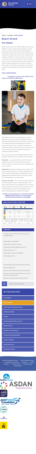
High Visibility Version (27, 360)
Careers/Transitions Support (12, 321)
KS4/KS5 (5, 316)
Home (4, 35)
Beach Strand (18, 35)
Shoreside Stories (9, 349)
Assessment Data (8, 344)
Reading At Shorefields (10, 330)
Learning (10, 35)
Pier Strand (7, 297)
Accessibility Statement (12, 362)
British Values (7, 325)
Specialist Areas (8, 339)
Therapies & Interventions (11, 335)
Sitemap (24, 362)
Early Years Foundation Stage (13, 307)
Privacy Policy (16, 364)
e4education (18, 365)
